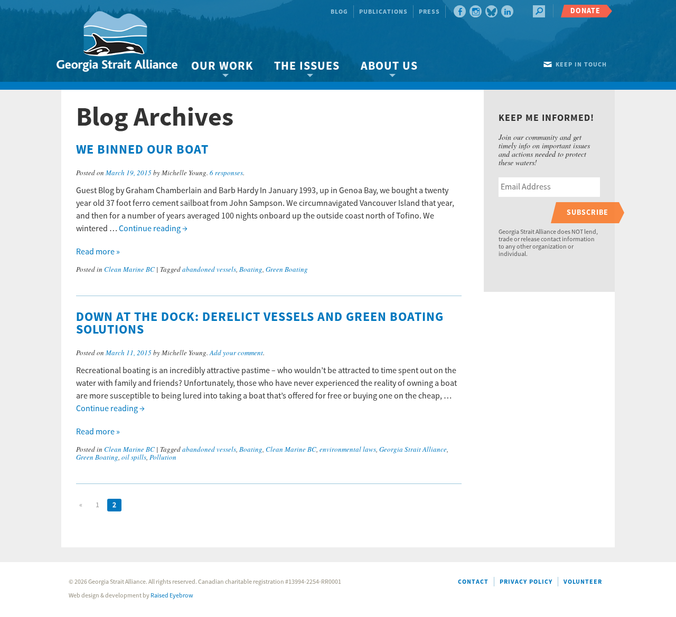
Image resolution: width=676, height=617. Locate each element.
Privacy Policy (526, 581)
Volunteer (583, 581)
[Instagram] (476, 11)
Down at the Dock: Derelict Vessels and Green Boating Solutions (260, 323)
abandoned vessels (209, 269)
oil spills (133, 457)
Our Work (222, 66)
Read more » (98, 251)
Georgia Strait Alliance (413, 449)
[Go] (539, 11)
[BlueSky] (491, 11)
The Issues (307, 66)
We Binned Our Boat (142, 149)
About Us (389, 66)
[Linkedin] (507, 11)
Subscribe (587, 212)
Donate (585, 11)
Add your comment (236, 352)
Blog (339, 11)
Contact (473, 581)
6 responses (226, 172)
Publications (383, 11)
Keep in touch (581, 64)
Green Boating (287, 269)
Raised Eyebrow (172, 596)
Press (429, 11)
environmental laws (348, 449)
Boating (250, 269)
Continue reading (153, 228)
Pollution (162, 457)
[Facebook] (460, 11)
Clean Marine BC (129, 269)
